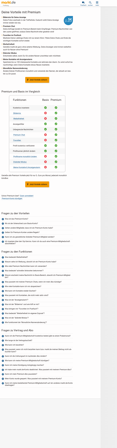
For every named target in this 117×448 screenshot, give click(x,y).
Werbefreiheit (18, 119)
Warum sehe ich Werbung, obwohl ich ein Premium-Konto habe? (30, 262)
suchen (90, 5)
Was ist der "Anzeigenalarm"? (16, 300)
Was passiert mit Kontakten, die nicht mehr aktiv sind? (26, 295)
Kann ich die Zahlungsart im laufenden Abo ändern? (26, 356)
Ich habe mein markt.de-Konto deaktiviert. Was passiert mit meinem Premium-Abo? (38, 369)
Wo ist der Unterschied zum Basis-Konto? (21, 223)
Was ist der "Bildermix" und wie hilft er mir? (22, 304)
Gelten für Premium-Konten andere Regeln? (22, 232)
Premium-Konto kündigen (12, 198)
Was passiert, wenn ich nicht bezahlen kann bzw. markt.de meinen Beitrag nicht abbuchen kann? (38, 350)
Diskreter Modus (20, 162)
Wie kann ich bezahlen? (14, 345)
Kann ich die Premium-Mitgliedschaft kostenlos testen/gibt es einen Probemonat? (38, 336)
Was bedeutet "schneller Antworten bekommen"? (24, 271)
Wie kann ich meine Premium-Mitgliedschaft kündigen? (27, 360)
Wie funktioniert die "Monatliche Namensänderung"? (26, 322)
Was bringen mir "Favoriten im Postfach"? (21, 309)
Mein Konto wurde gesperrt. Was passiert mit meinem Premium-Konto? (33, 379)
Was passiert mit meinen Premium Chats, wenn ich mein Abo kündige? (33, 282)
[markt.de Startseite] (8, 2)
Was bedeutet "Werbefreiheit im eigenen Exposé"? (25, 313)
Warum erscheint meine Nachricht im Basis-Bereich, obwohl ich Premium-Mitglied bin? (37, 276)
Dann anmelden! (26, 196)
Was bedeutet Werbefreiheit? (16, 257)
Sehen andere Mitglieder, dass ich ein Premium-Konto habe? (29, 228)
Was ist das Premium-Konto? (16, 219)
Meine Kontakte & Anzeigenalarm (26, 167)
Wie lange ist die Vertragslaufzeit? (18, 340)
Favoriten (17, 140)
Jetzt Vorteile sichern (38, 80)
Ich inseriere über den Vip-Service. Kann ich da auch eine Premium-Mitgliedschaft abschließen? (37, 242)
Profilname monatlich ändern (25, 157)
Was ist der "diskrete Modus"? (17, 318)
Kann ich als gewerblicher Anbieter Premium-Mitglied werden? (30, 237)
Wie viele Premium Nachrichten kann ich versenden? (26, 266)
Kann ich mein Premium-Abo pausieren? (21, 374)
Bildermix (17, 113)
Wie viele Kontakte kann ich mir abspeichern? (23, 286)
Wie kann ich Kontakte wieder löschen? (20, 291)
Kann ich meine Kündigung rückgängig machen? (24, 365)
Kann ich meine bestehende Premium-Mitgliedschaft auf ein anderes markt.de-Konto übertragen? (39, 384)
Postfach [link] (83, 5)
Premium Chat (19, 135)
